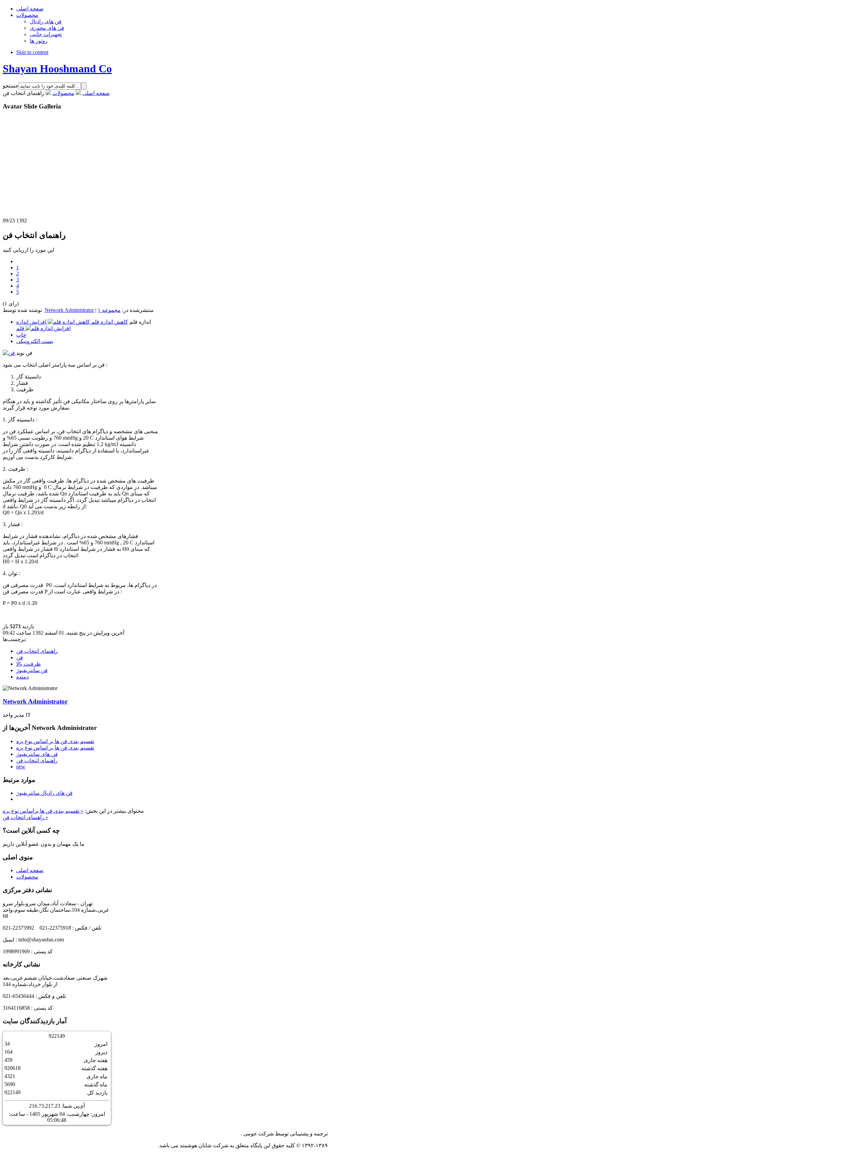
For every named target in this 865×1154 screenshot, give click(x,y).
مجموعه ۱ (109, 310)
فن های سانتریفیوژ (37, 754)
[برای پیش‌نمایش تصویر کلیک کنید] (9, 353)
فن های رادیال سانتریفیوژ (44, 793)
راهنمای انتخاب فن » (25, 817)
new (20, 766)
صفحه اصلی (96, 93)
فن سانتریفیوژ (32, 670)
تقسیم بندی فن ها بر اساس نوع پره (55, 741)
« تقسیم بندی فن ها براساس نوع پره (43, 811)
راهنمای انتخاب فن (37, 651)
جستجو (11, 86)
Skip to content (32, 52)
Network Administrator (69, 310)
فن (19, 657)
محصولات (63, 93)
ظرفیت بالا (28, 664)
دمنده (22, 677)
